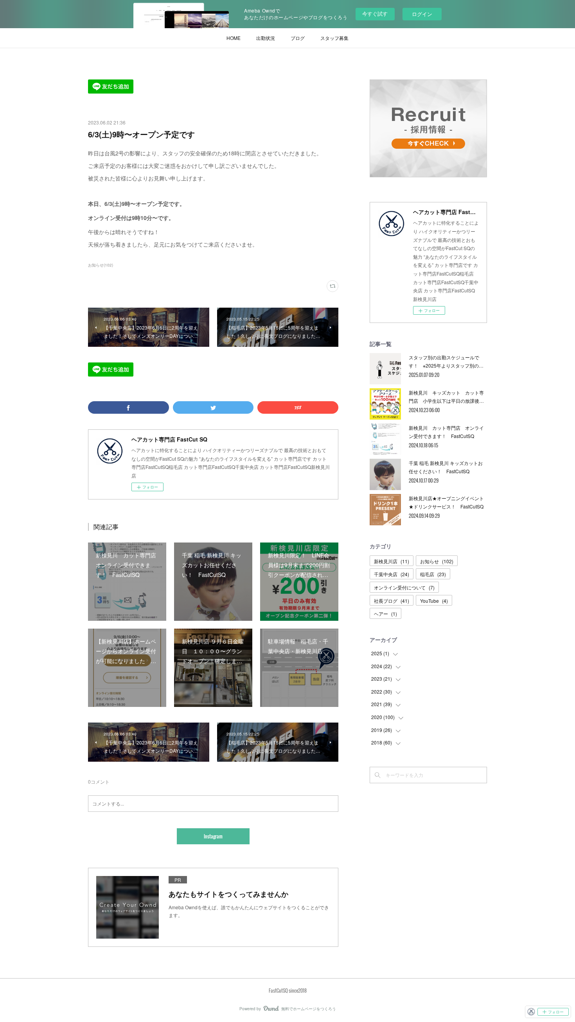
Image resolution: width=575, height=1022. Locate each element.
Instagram (213, 836)
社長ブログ (391, 600)
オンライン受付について (404, 587)
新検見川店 (391, 561)
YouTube (434, 600)
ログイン (422, 14)
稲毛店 (433, 574)
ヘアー (385, 613)
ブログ (298, 37)
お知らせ (436, 561)
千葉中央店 (391, 574)
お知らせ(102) (100, 265)
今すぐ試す (375, 13)
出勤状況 (265, 37)
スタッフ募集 (334, 37)
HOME (233, 37)
